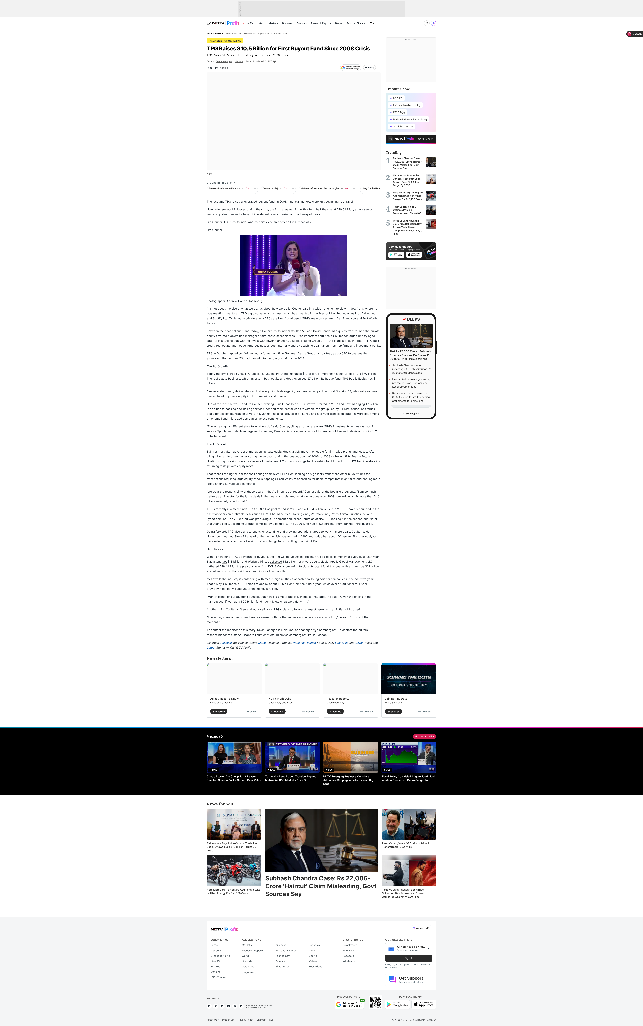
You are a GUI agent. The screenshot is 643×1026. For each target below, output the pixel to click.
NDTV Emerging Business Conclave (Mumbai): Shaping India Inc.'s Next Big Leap (348, 780)
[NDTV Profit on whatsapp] (241, 1006)
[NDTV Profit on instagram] (222, 1006)
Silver (359, 642)
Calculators (249, 972)
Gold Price (248, 966)
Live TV (249, 23)
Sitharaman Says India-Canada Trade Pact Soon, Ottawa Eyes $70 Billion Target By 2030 (233, 847)
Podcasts (348, 955)
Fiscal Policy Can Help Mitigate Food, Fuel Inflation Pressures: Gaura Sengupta (408, 778)
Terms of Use (227, 1019)
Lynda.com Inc (216, 519)
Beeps (338, 23)
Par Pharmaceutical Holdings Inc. (287, 514)
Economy (302, 23)
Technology (282, 955)
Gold (345, 642)
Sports (313, 955)
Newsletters (350, 945)
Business (287, 23)
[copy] (379, 67)
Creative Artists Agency (290, 431)
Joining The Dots (396, 698)
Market (263, 642)
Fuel (338, 642)
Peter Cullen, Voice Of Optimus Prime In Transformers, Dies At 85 (406, 845)
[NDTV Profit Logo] (224, 928)
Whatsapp (349, 961)
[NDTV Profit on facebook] (209, 1006)
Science (280, 961)
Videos (313, 961)
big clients (317, 474)
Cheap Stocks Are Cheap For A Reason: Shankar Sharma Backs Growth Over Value (234, 778)
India (312, 950)
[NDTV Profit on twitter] (215, 1006)
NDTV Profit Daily (280, 698)
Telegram (348, 950)
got (224, 561)
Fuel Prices (315, 966)
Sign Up (408, 958)
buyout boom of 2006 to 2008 (309, 456)
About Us (212, 1019)
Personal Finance (356, 23)
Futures (215, 966)
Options (215, 971)
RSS (271, 1019)
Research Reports (321, 23)
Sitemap (261, 1019)
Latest (260, 23)
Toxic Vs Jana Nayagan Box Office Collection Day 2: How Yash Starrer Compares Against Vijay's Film (403, 893)
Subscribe (219, 711)
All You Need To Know (224, 698)
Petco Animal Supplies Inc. (348, 514)
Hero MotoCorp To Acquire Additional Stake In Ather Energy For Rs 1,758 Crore (233, 891)
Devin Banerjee (224, 61)
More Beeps (410, 413)
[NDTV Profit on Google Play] (397, 1004)
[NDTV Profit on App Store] (423, 1004)
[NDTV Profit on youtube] (234, 1006)
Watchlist (216, 950)
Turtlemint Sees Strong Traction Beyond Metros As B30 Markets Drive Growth (290, 778)
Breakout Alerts (220, 955)
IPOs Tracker (219, 977)
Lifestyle (247, 961)
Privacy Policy (245, 1019)
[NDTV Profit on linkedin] (228, 1006)
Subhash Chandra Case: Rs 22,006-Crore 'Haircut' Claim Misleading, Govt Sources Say (320, 886)
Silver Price (282, 966)
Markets (273, 23)
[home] (225, 21)
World (245, 955)
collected (276, 561)
